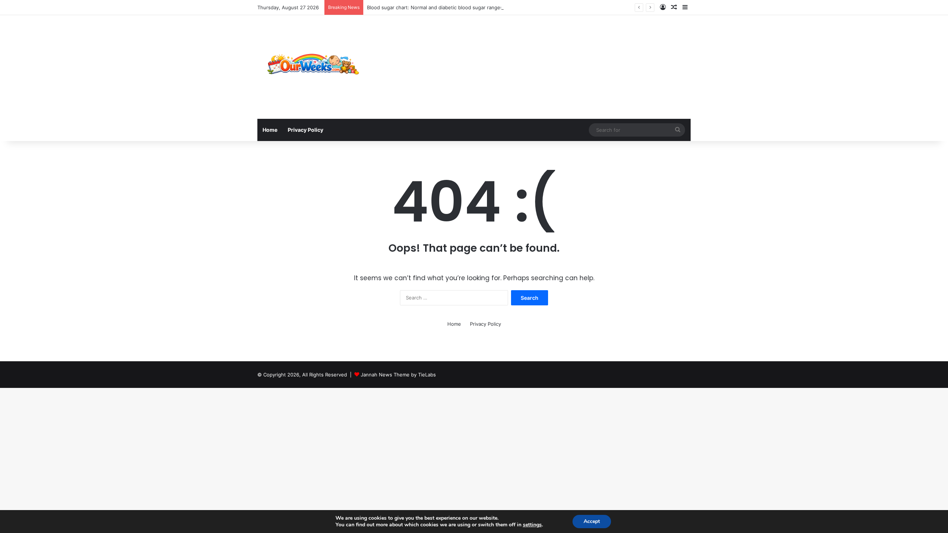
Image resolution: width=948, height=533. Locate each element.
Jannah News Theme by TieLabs (398, 375)
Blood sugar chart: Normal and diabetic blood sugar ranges (435, 7)
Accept (592, 521)
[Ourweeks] (312, 67)
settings (532, 525)
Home (270, 130)
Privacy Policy (305, 130)
